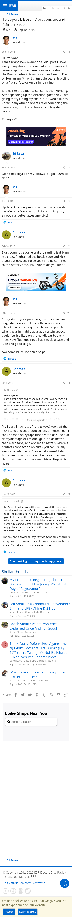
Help (5, 883)
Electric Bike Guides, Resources (40, 660)
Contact (25, 883)
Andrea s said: (11, 501)
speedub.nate (17, 612)
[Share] (63, 52)
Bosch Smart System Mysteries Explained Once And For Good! (33, 626)
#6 (68, 382)
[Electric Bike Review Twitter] (28, 891)
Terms (14, 883)
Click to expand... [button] (36, 420)
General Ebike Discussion (34, 592)
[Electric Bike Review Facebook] (13, 891)
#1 (68, 51)
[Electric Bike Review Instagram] (20, 891)
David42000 (16, 660)
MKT (9, 30)
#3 (68, 201)
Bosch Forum (31, 632)
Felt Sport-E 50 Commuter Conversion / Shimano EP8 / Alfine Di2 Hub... (40, 606)
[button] (5, 6)
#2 (68, 167)
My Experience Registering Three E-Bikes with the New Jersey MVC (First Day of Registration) (38, 584)
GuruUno (14, 592)
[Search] (69, 8)
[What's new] (64, 8)
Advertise (39, 883)
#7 (68, 494)
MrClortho (15, 680)
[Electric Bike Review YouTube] (6, 891)
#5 (68, 312)
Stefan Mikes (16, 632)
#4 (68, 246)
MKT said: (9, 390)
